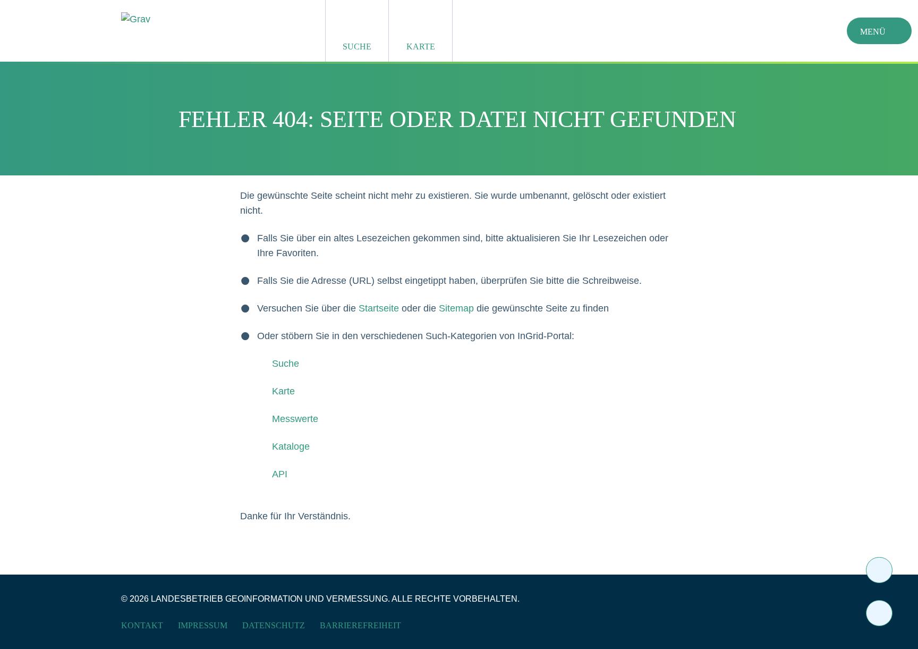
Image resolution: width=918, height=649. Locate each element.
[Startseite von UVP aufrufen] (200, 19)
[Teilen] (879, 570)
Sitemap (456, 308)
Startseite (379, 308)
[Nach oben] (879, 613)
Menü (873, 31)
